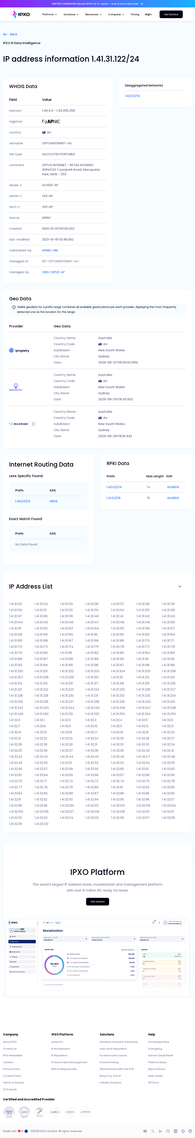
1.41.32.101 (92, 805)
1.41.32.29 (41, 744)
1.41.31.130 (15, 610)
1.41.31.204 (118, 671)
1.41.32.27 (168, 738)
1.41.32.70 (15, 781)
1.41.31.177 (143, 647)
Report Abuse (156, 1069)
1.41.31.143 (168, 616)
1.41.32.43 (41, 756)
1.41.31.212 (143, 677)
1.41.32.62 (168, 769)
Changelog (155, 1049)
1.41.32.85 (41, 793)
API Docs (153, 1082)
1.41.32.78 (41, 787)
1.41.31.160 (66, 634)
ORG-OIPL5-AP (53, 272)
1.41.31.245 (93, 708)
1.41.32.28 (15, 744)
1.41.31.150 (168, 622)
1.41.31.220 (169, 683)
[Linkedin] (160, 1131)
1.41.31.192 (168, 659)
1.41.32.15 (41, 732)
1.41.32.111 (168, 811)
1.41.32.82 (143, 787)
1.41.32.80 (92, 787)
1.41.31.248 (169, 708)
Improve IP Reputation (113, 1049)
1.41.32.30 (66, 744)
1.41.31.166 (41, 640)
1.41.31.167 (66, 640)
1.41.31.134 (117, 610)
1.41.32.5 (142, 720)
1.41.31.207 (16, 677)
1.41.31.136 (168, 610)
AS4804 (173, 487)
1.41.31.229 (41, 695)
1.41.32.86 (66, 793)
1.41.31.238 (92, 701)
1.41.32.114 (66, 818)
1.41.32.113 (41, 818)
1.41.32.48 (168, 756)
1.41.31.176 (117, 647)
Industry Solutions (110, 1082)
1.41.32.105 (16, 811)
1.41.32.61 (143, 769)
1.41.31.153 (66, 628)
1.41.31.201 (41, 671)
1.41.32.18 (117, 732)
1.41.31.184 (143, 653)
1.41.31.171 (168, 640)
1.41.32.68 (143, 775)
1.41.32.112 (15, 818)
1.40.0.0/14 (132, 96)
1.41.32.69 (168, 775)
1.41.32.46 (117, 756)
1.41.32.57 (41, 769)
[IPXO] (21, 14)
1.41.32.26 (143, 738)
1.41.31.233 (143, 695)
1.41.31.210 (92, 677)
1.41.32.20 (168, 732)
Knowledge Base (158, 1042)
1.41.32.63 (15, 775)
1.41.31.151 (15, 628)
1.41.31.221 (15, 689)
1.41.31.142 (143, 616)
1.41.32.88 (117, 793)
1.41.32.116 (117, 818)
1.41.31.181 (66, 653)
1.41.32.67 (117, 775)
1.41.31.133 (92, 610)
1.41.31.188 (66, 659)
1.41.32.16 (66, 732)
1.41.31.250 (42, 714)
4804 (54, 501)
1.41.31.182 (92, 653)
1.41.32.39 (117, 750)
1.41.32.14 (15, 732)
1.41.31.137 (15, 616)
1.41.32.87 (92, 793)
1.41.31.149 (143, 622)
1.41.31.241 (168, 701)
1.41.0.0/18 (114, 498)
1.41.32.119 (15, 824)
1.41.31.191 (143, 659)
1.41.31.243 (42, 708)
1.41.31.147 (92, 622)
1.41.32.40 (143, 750)
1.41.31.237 (67, 701)
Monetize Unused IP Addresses (119, 1042)
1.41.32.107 (67, 811)
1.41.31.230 (67, 695)
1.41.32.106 (42, 811)
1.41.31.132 (66, 610)
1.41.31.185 (168, 653)
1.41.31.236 (41, 701)
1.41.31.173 (41, 647)
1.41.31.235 (16, 701)
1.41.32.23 (66, 738)
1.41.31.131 (41, 610)
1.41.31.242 (16, 708)
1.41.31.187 (41, 659)
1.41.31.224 (92, 689)
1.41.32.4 (116, 720)
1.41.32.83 (168, 787)
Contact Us (10, 1049)
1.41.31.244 (67, 708)
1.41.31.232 (118, 695)
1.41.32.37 (66, 750)
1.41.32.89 (143, 793)
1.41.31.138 (41, 616)
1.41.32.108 (92, 811)
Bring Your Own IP (110, 1076)
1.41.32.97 (168, 799)
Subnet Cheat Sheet (160, 1055)
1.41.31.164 (168, 634)
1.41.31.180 (41, 653)
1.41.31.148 (117, 622)
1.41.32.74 (117, 781)
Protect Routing (109, 1062)
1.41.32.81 (117, 787)
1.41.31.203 (92, 671)
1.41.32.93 (66, 799)
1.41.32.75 (143, 781)
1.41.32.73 (92, 781)
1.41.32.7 (14, 726)
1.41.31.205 (143, 671)
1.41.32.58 (66, 769)
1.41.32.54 (143, 763)
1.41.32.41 (168, 750)
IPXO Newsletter (13, 1055)
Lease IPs (57, 1042)
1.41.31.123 (15, 604)
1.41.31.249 (16, 714)
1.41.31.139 (66, 616)
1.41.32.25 (117, 738)
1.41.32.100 (67, 805)
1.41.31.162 (117, 634)
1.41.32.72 (66, 781)
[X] (152, 1131)
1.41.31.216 (66, 683)
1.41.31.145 (41, 622)
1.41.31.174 (66, 647)
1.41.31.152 (41, 628)
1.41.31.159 (41, 634)
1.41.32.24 (92, 738)
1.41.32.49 (15, 763)
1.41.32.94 (92, 799)
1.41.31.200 (16, 671)
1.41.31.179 (15, 653)
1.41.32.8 (40, 726)
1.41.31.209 (67, 677)
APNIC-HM (50, 250)
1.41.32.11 (116, 726)
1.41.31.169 (117, 640)
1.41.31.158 (15, 634)
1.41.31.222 (41, 689)
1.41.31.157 (168, 628)
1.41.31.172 (15, 647)
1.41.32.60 (117, 769)
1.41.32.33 (143, 744)
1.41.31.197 (117, 665)
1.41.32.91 (15, 799)
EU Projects (10, 1089)
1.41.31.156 (143, 628)
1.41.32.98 (15, 805)
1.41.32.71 (41, 781)
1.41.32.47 (143, 756)
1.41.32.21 (15, 738)
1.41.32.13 (168, 726)
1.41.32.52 (92, 763)
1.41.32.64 (41, 775)
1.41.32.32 (117, 744)
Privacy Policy (11, 1069)
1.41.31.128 (143, 604)
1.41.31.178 (168, 647)
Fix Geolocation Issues (113, 1055)
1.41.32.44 (66, 756)
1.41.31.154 (92, 628)
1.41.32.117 (143, 818)
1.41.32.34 (168, 744)
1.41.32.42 (15, 756)
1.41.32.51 (66, 763)
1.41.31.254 (144, 714)
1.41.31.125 (66, 604)
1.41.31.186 (15, 659)
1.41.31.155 (117, 628)
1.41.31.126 (92, 604)
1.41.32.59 (92, 769)
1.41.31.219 (143, 683)
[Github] (168, 1131)
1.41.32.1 (40, 720)
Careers (8, 1062)
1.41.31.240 (144, 701)
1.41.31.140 (92, 616)
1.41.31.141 (117, 616)
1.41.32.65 (66, 775)
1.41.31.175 (92, 647)
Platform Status (157, 1062)
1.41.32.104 (169, 805)
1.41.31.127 (117, 604)
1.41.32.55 (168, 763)
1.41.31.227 (169, 689)
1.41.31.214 (15, 683)
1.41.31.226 (143, 689)
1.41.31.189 (92, 659)
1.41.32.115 (92, 818)
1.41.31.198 (143, 665)
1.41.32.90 (168, 793)
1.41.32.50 (41, 763)
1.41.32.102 (118, 805)
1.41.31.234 (169, 695)
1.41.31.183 (117, 653)
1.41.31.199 (168, 665)
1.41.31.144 (16, 622)
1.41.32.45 (92, 756)
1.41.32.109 (118, 811)
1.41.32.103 (143, 805)
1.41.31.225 (118, 689)
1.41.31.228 (16, 695)
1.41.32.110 (143, 811)
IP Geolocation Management (69, 1062)
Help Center (155, 1076)
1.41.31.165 (15, 640)
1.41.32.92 (41, 799)
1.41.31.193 (15, 665)
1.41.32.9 (65, 726)
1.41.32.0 (14, 720)
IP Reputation (59, 1055)
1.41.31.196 (92, 665)
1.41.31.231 (92, 695)
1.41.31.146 (66, 622)
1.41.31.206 (169, 671)
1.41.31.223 (67, 689)
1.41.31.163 (143, 634)
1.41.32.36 (41, 750)
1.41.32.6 (167, 720)
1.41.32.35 (15, 750)
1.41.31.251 (66, 714)
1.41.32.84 (15, 793)
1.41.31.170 (143, 640)
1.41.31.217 (92, 683)
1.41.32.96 (143, 799)
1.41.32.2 (65, 720)
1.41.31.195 (66, 665)
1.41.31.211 (117, 677)
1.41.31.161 (92, 634)
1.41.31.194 (41, 665)
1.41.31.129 (168, 604)
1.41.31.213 (168, 677)
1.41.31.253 (118, 714)
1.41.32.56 (15, 769)
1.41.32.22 (41, 738)
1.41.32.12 (142, 726)
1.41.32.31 (91, 744)
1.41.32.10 (92, 726)
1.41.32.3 (91, 720)
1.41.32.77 (15, 787)
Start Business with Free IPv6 (117, 1069)
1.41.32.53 (117, 763)
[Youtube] (145, 1131)
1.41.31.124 (41, 604)
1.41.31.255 (169, 714)
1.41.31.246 (118, 708)
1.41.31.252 (92, 714)
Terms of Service (13, 1082)
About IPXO (10, 1042)
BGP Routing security (64, 1069)
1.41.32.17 (92, 732)
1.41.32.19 (142, 732)
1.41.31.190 (117, 659)
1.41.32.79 (66, 787)
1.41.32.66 (92, 775)
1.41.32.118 (168, 818)
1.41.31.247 (144, 708)
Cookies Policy (12, 1076)
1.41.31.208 (42, 677)
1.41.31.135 (143, 610)
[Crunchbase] (175, 1131)
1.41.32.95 (117, 799)
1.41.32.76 (168, 781)
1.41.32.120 (41, 824)
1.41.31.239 (118, 701)
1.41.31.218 (117, 683)
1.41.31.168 (92, 640)
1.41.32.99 (41, 805)
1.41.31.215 (41, 683)
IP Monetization (60, 1049)
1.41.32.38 (92, 750)
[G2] (183, 1131)
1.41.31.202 (67, 671)
